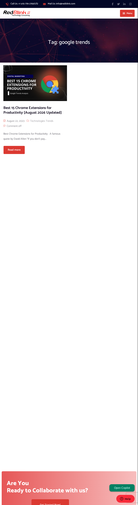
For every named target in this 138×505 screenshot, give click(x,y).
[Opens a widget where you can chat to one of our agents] (125, 499)
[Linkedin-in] (124, 4)
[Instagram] (130, 4)
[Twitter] (119, 4)
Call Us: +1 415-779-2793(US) (24, 4)
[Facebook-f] (112, 4)
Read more (14, 150)
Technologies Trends (41, 121)
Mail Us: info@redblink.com (61, 4)
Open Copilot (122, 487)
